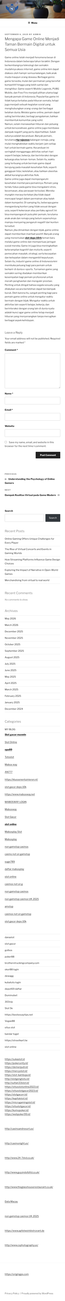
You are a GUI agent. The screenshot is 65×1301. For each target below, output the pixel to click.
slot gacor (10, 943)
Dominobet (11, 995)
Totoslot (9, 757)
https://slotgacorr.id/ (16, 1094)
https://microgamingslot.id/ (20, 1102)
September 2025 (14, 650)
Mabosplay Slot (13, 831)
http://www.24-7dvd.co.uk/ (19, 1157)
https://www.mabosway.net (20, 794)
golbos (8, 950)
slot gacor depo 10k (15, 787)
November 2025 (14, 638)
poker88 (9, 956)
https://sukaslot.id (15, 1059)
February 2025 (13, 696)
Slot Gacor (10, 816)
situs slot (10, 1027)
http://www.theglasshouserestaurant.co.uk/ (29, 1187)
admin (37, 34)
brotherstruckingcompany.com (22, 963)
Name (9, 393)
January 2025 (12, 702)
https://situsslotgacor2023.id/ (21, 1090)
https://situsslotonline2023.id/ (22, 1086)
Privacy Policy (12, 1293)
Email (9, 409)
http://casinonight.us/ (17, 1143)
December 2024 (14, 708)
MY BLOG (10, 729)
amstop (9, 906)
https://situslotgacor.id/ (18, 1106)
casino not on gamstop (17, 854)
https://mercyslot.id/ (16, 1071)
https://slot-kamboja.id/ (18, 1075)
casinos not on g (14, 884)
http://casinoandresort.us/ (19, 1128)
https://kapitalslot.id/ (16, 1098)
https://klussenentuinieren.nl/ (21, 779)
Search (9, 510)
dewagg (9, 976)
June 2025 (10, 670)
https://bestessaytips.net (19, 1014)
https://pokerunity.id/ (16, 1063)
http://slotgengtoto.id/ (17, 1078)
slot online (11, 824)
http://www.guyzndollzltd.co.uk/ (22, 1172)
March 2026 (11, 625)
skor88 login (12, 969)
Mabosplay (11, 839)
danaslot (9, 937)
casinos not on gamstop (18, 914)
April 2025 (11, 683)
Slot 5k (9, 1008)
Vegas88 (10, 1021)
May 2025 (10, 676)
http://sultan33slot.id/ (17, 1082)
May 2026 (10, 618)
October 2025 (12, 644)
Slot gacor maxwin (15, 734)
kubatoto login (13, 982)
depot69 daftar (13, 988)
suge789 (10, 861)
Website (9, 426)
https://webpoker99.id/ (17, 1114)
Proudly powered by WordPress (37, 1293)
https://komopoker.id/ (17, 1110)
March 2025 (11, 689)
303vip (9, 1001)
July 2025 (10, 663)
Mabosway (11, 809)
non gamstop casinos (16, 846)
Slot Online (11, 742)
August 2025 (12, 657)
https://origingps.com (17, 1274)
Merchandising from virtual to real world (27, 580)
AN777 (8, 772)
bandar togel (12, 1034)
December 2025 (14, 631)
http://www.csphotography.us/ (21, 1245)
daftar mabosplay (14, 869)
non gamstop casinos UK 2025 (22, 899)
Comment (11, 350)
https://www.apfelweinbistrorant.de (24, 1230)
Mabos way (11, 764)
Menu (34, 22)
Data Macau (11, 1201)
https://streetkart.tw (16, 1040)
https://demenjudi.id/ (16, 1067)
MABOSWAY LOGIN (16, 801)
